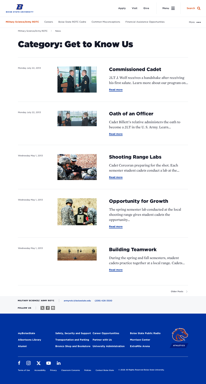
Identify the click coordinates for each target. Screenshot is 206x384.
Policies (87, 370)
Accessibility (40, 370)
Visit (134, 8)
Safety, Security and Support (73, 333)
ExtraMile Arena (140, 346)
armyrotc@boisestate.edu (77, 300)
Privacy (53, 370)
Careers (48, 22)
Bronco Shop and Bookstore (72, 346)
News (58, 31)
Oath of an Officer (131, 114)
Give (146, 8)
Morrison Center (140, 339)
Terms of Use (24, 370)
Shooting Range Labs (135, 157)
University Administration (109, 346)
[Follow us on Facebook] (48, 308)
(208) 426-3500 (103, 300)
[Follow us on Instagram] (53, 308)
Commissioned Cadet (135, 69)
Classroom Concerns (70, 370)
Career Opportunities (106, 333)
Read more (116, 90)
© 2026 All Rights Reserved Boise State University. (141, 370)
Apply (122, 8)
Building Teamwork (133, 249)
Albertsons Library (29, 339)
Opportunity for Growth (138, 201)
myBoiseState (26, 333)
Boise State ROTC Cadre (72, 22)
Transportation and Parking (72, 339)
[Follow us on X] (42, 308)
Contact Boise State (105, 370)
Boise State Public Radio (145, 333)
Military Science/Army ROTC (22, 22)
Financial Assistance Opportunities (145, 22)
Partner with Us (102, 339)
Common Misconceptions (106, 22)
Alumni (22, 346)
